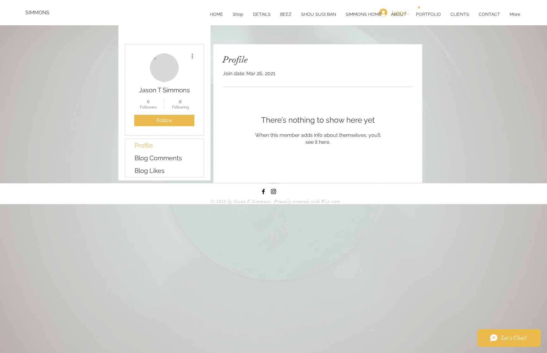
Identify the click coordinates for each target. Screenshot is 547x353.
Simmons (261, 201)
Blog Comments (158, 158)
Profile (144, 145)
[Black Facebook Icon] (263, 191)
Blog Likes (150, 170)
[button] (428, 14)
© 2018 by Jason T (231, 201)
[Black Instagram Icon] (273, 191)
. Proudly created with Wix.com (306, 201)
